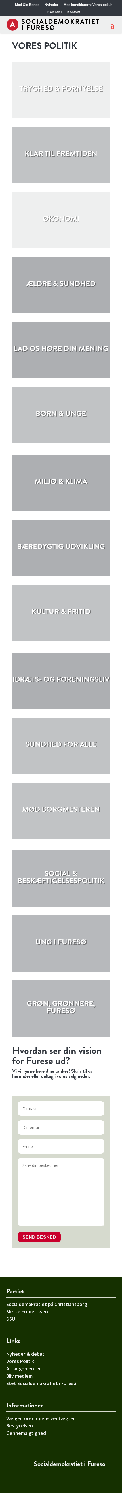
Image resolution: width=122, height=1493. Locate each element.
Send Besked (39, 1237)
